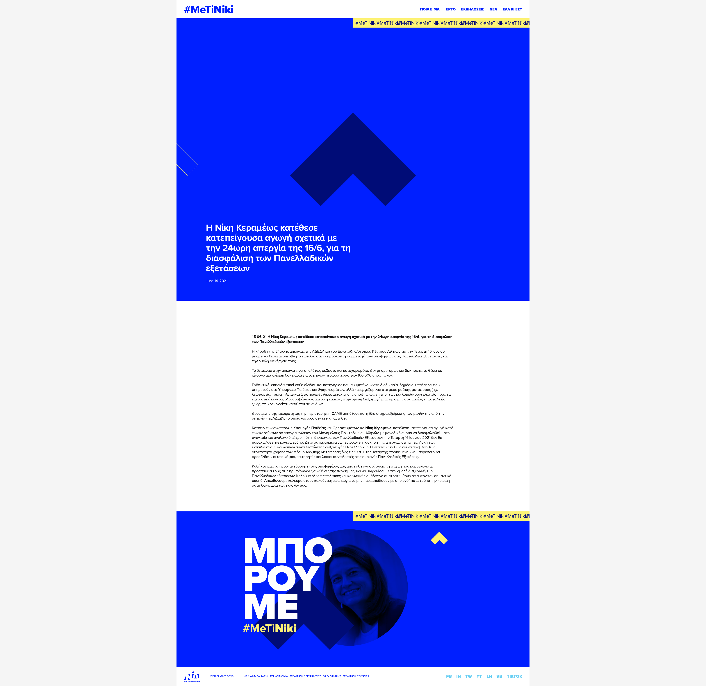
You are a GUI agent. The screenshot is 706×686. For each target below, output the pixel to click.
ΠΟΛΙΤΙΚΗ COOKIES (356, 676)
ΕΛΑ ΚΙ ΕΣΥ (512, 9)
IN (458, 676)
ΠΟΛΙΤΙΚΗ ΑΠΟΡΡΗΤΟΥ (305, 676)
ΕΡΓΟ (451, 9)
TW (468, 676)
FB (449, 676)
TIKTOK (514, 676)
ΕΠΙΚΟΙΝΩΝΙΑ (279, 676)
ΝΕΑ (493, 9)
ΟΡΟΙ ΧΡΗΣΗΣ (332, 676)
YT (479, 676)
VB (499, 676)
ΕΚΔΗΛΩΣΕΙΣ (472, 9)
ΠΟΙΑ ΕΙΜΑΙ (430, 9)
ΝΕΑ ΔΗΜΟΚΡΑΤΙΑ (256, 676)
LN (489, 676)
